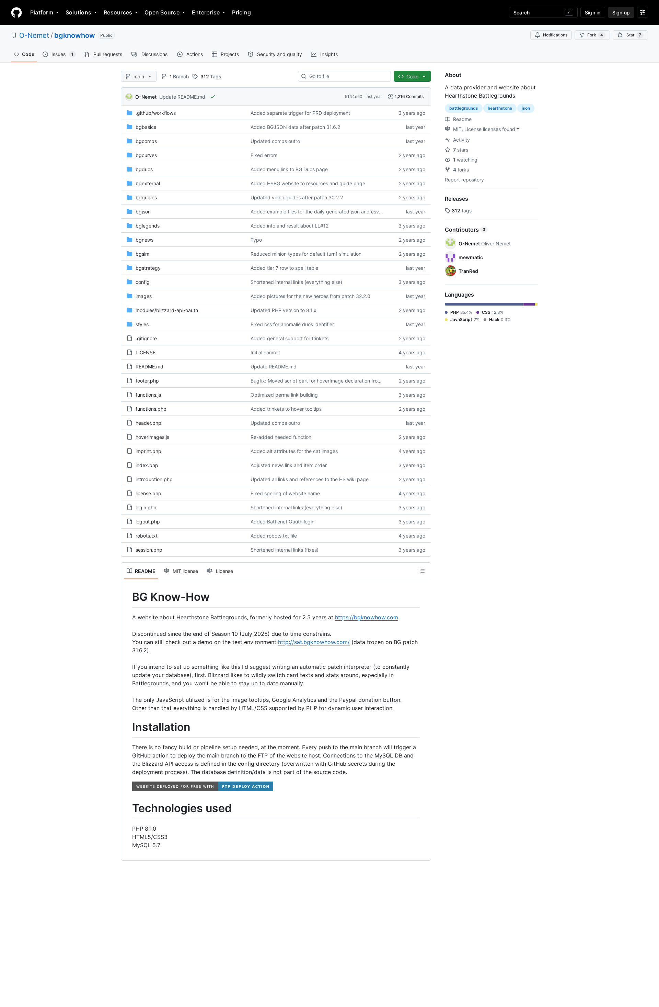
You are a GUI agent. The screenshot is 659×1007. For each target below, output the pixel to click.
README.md (149, 366)
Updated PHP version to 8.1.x (283, 310)
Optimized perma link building (284, 395)
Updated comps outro (275, 141)
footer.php (147, 381)
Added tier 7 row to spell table (284, 268)
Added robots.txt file (274, 536)
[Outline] (422, 570)
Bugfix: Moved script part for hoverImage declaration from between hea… (333, 381)
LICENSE (145, 352)
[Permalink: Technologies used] (127, 809)
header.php (148, 423)
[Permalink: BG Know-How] (127, 597)
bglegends (148, 226)
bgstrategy (148, 268)
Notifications (555, 34)
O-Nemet (34, 35)
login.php (146, 507)
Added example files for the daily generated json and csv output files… (330, 211)
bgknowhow (74, 35)
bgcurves (146, 155)
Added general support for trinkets (289, 338)
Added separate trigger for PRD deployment (300, 113)
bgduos (144, 169)
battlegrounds (463, 108)
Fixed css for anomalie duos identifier (292, 324)
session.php (149, 550)
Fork (595, 34)
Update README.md (182, 97)
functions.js (148, 395)
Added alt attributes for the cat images (294, 451)
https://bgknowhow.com (366, 617)
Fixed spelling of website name (285, 493)
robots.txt (147, 536)
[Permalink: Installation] (127, 727)
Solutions (78, 12)
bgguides (146, 197)
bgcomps (146, 141)
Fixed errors (264, 155)
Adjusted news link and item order (289, 465)
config (143, 282)
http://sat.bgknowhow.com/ (314, 642)
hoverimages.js (152, 437)
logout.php (148, 521)
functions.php (151, 409)
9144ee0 (353, 96)
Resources (118, 12)
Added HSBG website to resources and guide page (308, 183)
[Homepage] (16, 12)
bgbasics (146, 127)
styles (142, 324)
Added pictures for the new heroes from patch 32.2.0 (310, 296)
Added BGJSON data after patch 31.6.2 (295, 127)
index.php (147, 465)
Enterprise (206, 12)
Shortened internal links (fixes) (285, 550)
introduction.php (154, 479)
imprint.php (148, 451)
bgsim (142, 254)
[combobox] (347, 76)
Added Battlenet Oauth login (282, 521)
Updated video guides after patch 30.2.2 (297, 197)
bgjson (143, 211)
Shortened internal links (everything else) (296, 282)
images (144, 296)
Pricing (241, 12)
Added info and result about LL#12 (289, 226)
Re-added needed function (281, 437)
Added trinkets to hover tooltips (286, 409)
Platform (41, 12)
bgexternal (148, 183)
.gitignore (146, 338)
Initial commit (265, 352)
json (526, 108)
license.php (148, 493)
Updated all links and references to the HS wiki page (310, 479)
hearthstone (500, 108)
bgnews (144, 240)
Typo (256, 240)
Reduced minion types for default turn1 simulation (306, 254)
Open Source (162, 12)
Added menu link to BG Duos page (289, 169)
